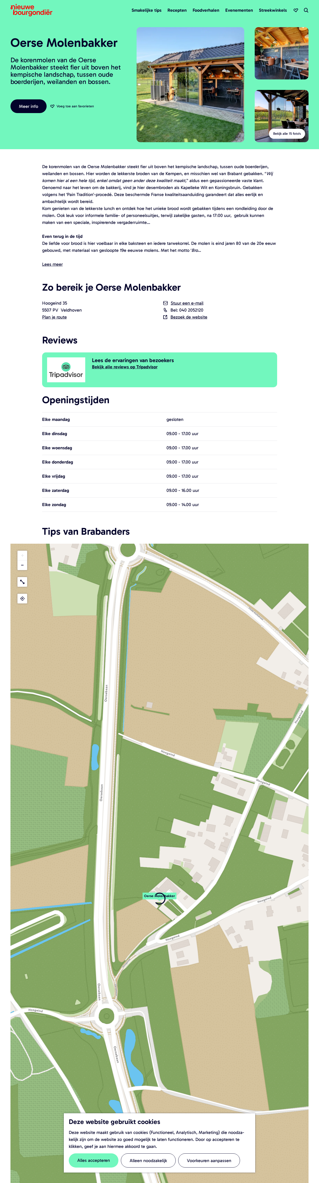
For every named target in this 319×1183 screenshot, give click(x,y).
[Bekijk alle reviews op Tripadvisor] (67, 369)
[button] (159, 899)
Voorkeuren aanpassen (209, 1160)
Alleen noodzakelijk (148, 1160)
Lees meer (52, 264)
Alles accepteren (93, 1160)
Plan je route (54, 317)
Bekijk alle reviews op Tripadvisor (125, 367)
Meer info (28, 106)
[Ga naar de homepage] (31, 10)
